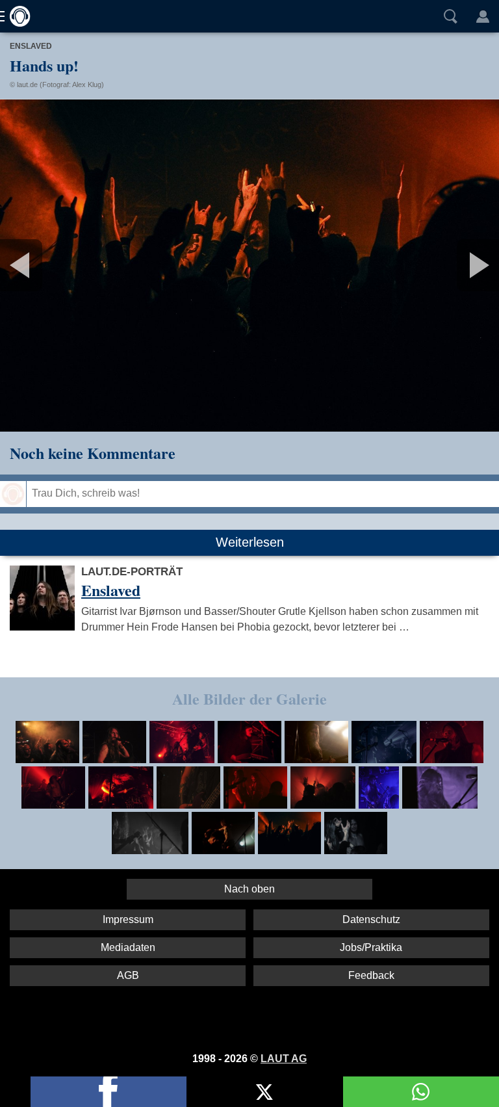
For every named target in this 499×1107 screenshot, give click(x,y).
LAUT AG (284, 1058)
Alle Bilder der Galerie (249, 698)
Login (483, 16)
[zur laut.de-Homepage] (16, 16)
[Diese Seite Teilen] (108, 1091)
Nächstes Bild (249, 265)
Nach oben (249, 888)
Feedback (371, 975)
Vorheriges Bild (82, 265)
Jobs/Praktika (371, 947)
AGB (128, 975)
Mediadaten (128, 947)
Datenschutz (371, 919)
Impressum (128, 919)
